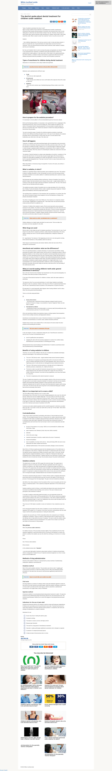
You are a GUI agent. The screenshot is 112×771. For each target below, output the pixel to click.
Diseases (37, 8)
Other (78, 8)
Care (43, 8)
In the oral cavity (65, 8)
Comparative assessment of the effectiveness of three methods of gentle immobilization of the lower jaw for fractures (84, 21)
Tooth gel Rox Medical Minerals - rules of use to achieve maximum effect (84, 47)
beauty (47, 8)
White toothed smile (29, 2)
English (89, 3)
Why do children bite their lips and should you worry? (84, 27)
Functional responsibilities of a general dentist (84, 54)
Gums (73, 8)
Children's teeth (55, 8)
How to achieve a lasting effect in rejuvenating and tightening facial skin (84, 34)
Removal (30, 8)
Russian (1, 770)
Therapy (24, 8)
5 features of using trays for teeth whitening (84, 40)
